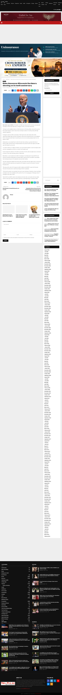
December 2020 (47, 370)
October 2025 (47, 267)
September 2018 (47, 417)
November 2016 (47, 456)
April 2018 (46, 426)
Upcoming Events (5, 615)
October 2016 (47, 458)
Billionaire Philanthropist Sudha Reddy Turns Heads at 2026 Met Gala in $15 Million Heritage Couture (50, 589)
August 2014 (46, 504)
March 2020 (46, 386)
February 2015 (47, 493)
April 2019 (46, 405)
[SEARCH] (58, 180)
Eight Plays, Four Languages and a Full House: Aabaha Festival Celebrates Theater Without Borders (51, 194)
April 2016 (46, 469)
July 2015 (46, 485)
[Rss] (60, 9)
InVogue (32, 3)
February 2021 (47, 366)
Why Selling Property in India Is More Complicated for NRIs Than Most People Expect (50, 632)
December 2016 (47, 455)
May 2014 (46, 509)
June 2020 (46, 380)
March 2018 (46, 428)
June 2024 (46, 295)
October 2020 (47, 373)
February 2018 (47, 430)
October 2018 (47, 416)
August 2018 (46, 419)
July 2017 (46, 442)
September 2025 (47, 269)
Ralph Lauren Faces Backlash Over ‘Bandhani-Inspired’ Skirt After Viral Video (49, 596)
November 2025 (47, 265)
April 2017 (46, 447)
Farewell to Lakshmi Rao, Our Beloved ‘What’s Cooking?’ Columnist (51, 235)
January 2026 (47, 262)
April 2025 (46, 278)
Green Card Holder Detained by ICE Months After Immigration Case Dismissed (51, 230)
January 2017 (47, 453)
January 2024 (47, 304)
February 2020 (47, 387)
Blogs (3, 571)
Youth (3, 620)
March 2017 (46, 449)
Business (8, 3)
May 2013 (46, 531)
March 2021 (46, 364)
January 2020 (47, 389)
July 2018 (46, 421)
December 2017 (47, 433)
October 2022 (47, 331)
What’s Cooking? (42, 3)
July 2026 (46, 251)
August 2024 (46, 292)
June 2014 (46, 508)
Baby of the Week (5, 569)
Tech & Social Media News (7, 608)
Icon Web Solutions (38, 693)
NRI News (5, 3)
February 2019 (47, 409)
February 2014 (47, 515)
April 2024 (46, 299)
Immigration (28, 3)
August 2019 (46, 398)
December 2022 (47, 327)
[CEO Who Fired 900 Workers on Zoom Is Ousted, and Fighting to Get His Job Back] (35, 627)
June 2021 (46, 359)
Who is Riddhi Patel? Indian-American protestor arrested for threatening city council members (51, 219)
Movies (36, 3)
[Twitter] (55, 9)
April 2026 (46, 257)
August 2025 (46, 271)
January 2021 (47, 368)
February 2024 (47, 302)
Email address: (47, 88)
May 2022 (46, 340)
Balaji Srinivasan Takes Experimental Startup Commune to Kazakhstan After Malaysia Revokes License (50, 639)
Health (24, 3)
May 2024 (46, 297)
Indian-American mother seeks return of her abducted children (21, 216)
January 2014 (47, 516)
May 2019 (46, 403)
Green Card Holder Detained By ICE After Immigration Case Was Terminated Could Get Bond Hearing (19, 654)
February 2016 (47, 472)
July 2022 (46, 336)
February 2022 (47, 345)
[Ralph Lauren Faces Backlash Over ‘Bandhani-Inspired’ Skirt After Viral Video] (35, 597)
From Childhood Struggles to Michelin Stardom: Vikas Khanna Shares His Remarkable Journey (19, 668)
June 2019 (46, 401)
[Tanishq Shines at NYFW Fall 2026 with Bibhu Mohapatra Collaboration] (35, 604)
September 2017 (47, 439)
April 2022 (46, 341)
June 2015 (46, 486)
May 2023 (46, 318)
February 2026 (47, 260)
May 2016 (46, 467)
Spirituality (4, 604)
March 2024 (46, 301)
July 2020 (46, 379)
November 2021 (47, 350)
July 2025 (46, 272)
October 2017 (47, 437)
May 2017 (46, 446)
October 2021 (47, 352)
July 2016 (46, 463)
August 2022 (46, 334)
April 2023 (46, 320)
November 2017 (47, 435)
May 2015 (46, 488)
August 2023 (46, 313)
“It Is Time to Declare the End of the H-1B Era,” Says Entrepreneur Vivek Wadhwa (51, 204)
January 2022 (47, 347)
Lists (2, 596)
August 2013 (46, 525)
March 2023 (46, 322)
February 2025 (47, 281)
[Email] (59, 9)
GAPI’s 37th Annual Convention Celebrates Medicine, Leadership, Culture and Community (19, 661)
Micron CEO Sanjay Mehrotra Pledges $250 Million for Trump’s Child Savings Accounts (49, 667)
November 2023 (47, 308)
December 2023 (47, 306)
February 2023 (47, 324)
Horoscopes (4, 590)
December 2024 (47, 285)
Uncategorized (4, 613)
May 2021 (46, 361)
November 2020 (47, 371)
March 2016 (46, 470)
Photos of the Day (6, 585)
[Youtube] (58, 680)
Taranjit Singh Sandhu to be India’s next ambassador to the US (34, 216)
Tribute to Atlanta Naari (6, 611)
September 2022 (47, 333)
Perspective (17, 3)
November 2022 (47, 329)
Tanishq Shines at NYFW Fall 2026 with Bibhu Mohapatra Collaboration (49, 603)
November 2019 (47, 393)
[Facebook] (48, 680)
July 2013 (46, 527)
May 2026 (46, 255)
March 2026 (46, 258)
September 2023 (47, 311)
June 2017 (46, 444)
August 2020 (46, 377)
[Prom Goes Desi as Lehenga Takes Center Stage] (35, 583)
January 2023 (47, 325)
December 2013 (47, 518)
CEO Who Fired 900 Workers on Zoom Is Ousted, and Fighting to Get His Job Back (50, 626)
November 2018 (47, 414)
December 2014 (47, 497)
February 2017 (47, 451)
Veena (5, 87)
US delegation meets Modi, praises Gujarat (8, 215)
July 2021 (46, 357)
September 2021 (47, 354)
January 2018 (47, 432)
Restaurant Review (55, 3)
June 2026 (46, 253)
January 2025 (47, 283)
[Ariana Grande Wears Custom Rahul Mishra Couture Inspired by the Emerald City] (35, 611)
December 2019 (47, 391)
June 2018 (46, 423)
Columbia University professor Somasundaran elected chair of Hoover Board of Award (33, 190)
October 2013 (47, 522)
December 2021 (47, 348)
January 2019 (47, 410)
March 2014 (46, 513)
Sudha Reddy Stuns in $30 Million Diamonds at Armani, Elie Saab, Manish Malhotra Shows (50, 575)
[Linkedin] (56, 9)
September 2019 (47, 396)
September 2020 (47, 375)
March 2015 (46, 492)
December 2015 (47, 476)
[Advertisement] (31, 34)
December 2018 (47, 412)
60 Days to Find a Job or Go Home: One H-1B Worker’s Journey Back (51, 225)
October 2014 (47, 500)
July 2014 (46, 506)
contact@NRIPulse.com (25, 688)
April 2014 (46, 511)
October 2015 (47, 479)
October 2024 (47, 288)
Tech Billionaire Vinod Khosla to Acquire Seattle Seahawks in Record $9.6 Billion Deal (49, 653)
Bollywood (50, 3)
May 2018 (46, 424)
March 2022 (46, 343)
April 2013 (46, 532)
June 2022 (46, 338)
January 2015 (47, 495)
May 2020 (46, 382)
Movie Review (4, 597)
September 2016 (47, 460)
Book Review (4, 574)
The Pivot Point (39, 4)
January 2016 (47, 474)
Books (21, 3)
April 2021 (46, 363)
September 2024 (47, 290)
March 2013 (46, 534)
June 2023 (46, 317)
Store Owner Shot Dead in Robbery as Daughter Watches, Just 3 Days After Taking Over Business (51, 199)
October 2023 (47, 310)
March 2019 (46, 407)
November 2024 (47, 287)
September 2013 (47, 523)
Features (12, 3)
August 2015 (46, 483)
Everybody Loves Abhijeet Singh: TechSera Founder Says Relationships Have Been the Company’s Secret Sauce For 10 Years (49, 660)
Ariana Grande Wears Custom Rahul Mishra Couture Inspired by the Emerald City (49, 610)
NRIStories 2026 (60, 3)
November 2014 (47, 499)
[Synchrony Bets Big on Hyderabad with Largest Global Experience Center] (35, 647)
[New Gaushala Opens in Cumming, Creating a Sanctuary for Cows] (5, 648)
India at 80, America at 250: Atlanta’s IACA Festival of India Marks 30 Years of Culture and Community (19, 640)
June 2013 (46, 529)
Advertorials (4, 567)
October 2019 (47, 394)
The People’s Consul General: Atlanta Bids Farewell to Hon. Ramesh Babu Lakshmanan (18, 633)
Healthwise (4, 588)
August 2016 (46, 462)
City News (2, 3)
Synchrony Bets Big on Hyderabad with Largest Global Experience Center (50, 646)
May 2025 (46, 276)
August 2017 (46, 440)
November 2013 (47, 520)
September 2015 (47, 481)
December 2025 (47, 264)
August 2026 (46, 249)
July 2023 (46, 315)
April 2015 (46, 490)
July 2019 (46, 400)
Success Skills (4, 606)
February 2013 (47, 536)
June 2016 (46, 465)
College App (46, 3)
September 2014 (47, 502)
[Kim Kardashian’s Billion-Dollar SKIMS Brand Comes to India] (35, 569)
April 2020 (46, 384)
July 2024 (46, 294)
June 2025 (46, 274)
